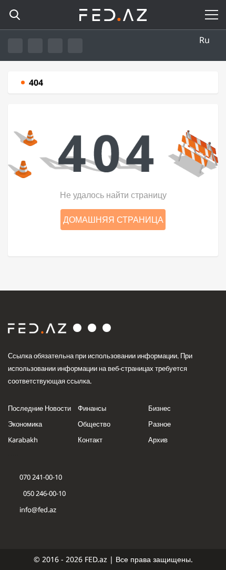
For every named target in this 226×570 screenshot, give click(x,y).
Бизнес (159, 408)
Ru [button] (204, 40)
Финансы (92, 408)
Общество (94, 424)
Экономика (25, 424)
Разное (159, 424)
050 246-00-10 (44, 493)
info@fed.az (37, 509)
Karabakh (23, 439)
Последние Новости (39, 408)
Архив (158, 439)
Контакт (90, 439)
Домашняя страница (113, 219)
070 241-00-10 (40, 477)
